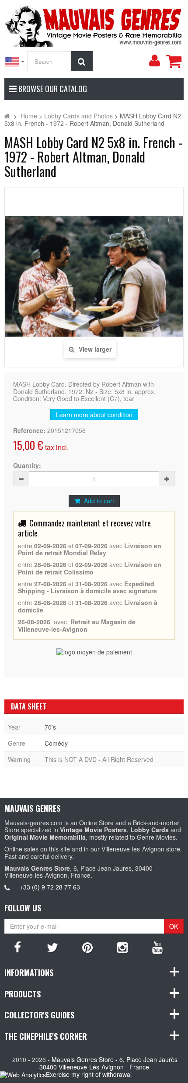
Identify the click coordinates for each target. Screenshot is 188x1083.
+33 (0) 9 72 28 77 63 (50, 886)
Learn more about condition (94, 414)
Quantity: (27, 465)
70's (50, 727)
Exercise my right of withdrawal (89, 1074)
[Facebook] (17, 947)
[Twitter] (52, 947)
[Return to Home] (7, 115)
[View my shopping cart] (174, 61)
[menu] (154, 60)
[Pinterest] (87, 947)
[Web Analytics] (23, 1075)
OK (173, 926)
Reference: (29, 430)
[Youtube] (157, 947)
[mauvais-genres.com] (94, 24)
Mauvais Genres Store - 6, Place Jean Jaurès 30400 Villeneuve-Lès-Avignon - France (108, 1063)
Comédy (56, 743)
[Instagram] (122, 947)
